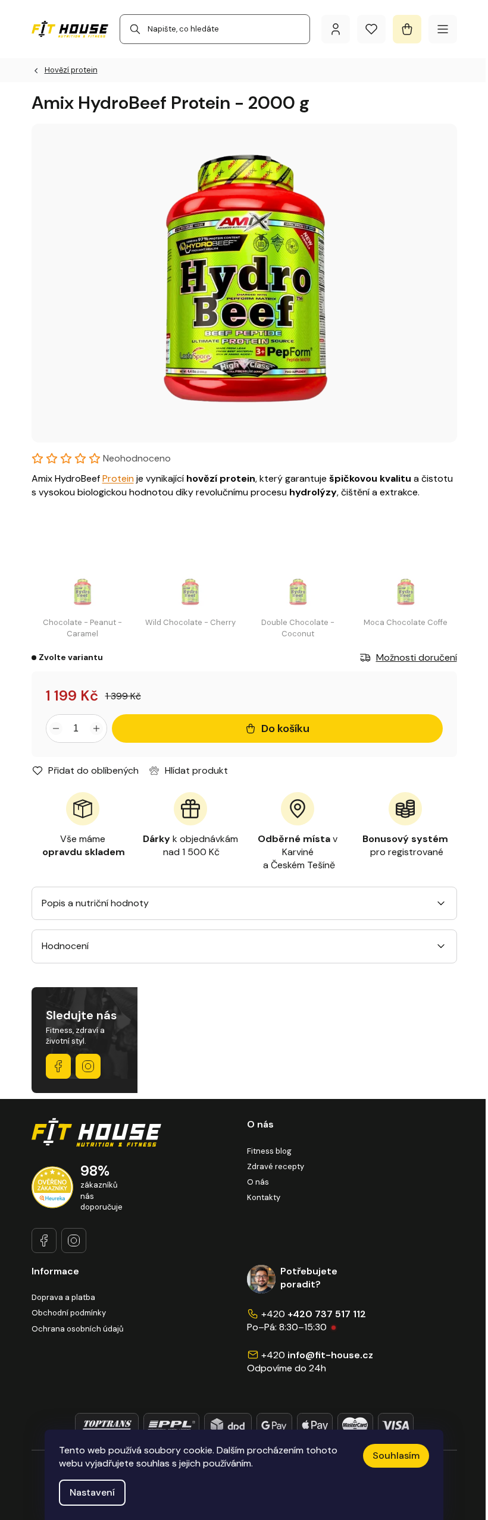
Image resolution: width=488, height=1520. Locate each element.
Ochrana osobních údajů (77, 1329)
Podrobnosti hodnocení (159, 458)
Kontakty (263, 1197)
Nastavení (92, 1492)
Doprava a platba (63, 1297)
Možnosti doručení (416, 657)
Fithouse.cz (88, 1066)
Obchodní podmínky (69, 1313)
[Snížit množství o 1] (56, 728)
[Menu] (442, 29)
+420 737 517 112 (326, 1314)
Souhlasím (396, 1455)
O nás (258, 1182)
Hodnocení (65, 946)
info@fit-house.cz (330, 1355)
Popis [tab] (53, 903)
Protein (118, 478)
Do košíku (285, 728)
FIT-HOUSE (58, 1066)
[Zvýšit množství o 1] (96, 728)
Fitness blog (269, 1151)
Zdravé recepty (275, 1166)
